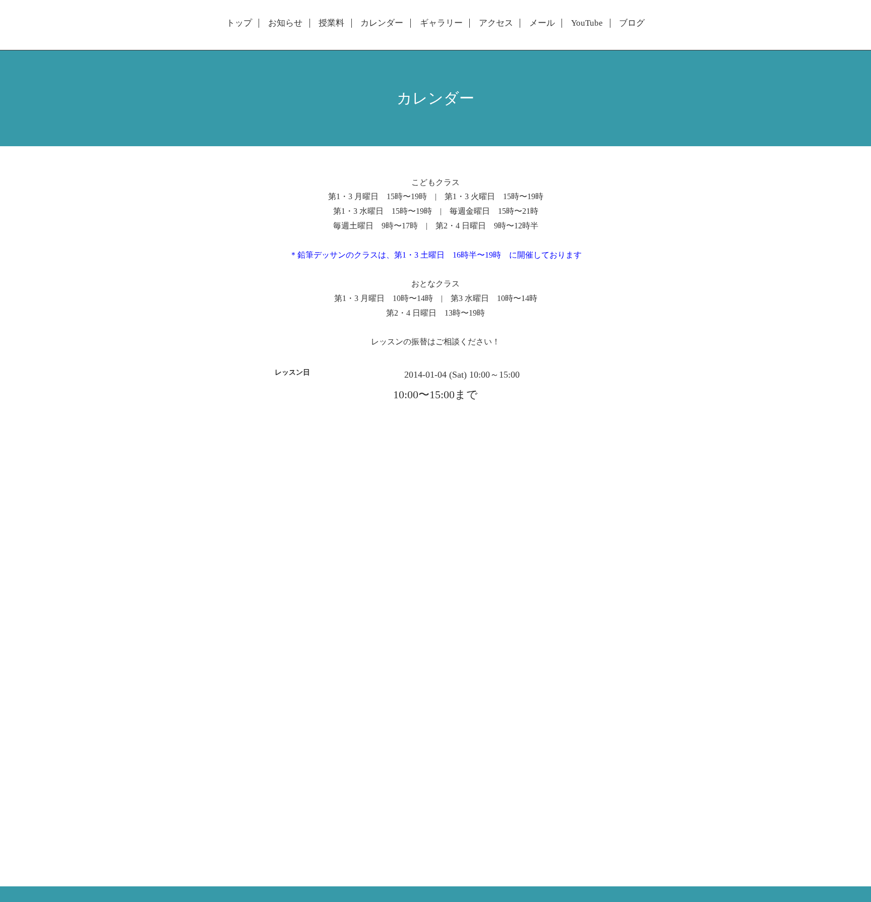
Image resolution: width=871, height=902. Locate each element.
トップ (239, 23)
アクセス (496, 23)
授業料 (331, 23)
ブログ (632, 23)
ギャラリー (441, 23)
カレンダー (381, 23)
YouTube (587, 23)
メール (542, 23)
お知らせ (285, 23)
